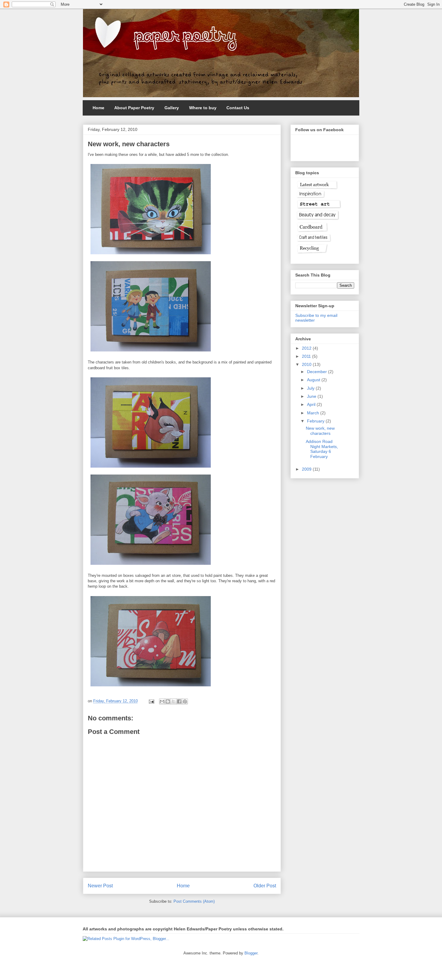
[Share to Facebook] (179, 701)
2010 (307, 364)
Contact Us (237, 107)
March (313, 412)
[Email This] (162, 701)
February (316, 421)
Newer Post (100, 885)
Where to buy (202, 107)
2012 (307, 348)
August (314, 379)
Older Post (264, 885)
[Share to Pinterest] (185, 701)
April (312, 404)
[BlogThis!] (168, 701)
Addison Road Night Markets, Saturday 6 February (322, 449)
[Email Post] (151, 701)
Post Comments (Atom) (194, 901)
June (312, 396)
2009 (307, 469)
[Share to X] (173, 701)
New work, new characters (320, 431)
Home (98, 107)
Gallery (171, 107)
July (311, 388)
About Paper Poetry (134, 107)
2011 (307, 356)
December (317, 371)
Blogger (250, 953)
